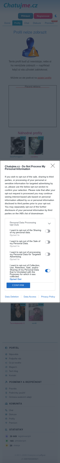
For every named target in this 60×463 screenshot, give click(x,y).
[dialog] (30, 231)
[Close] (54, 167)
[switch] (47, 231)
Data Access (30, 296)
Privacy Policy (48, 296)
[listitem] (30, 223)
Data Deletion (12, 296)
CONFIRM (18, 285)
